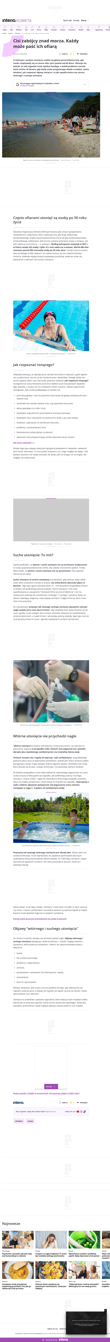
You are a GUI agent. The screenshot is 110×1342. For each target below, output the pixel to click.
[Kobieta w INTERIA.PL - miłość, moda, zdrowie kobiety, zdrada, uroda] (24, 20)
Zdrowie (17, 33)
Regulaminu (45, 1333)
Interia (4, 33)
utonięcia (19, 1121)
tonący (30, 1121)
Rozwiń (49, 1086)
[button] (85, 20)
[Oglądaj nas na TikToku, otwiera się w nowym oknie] (84, 1111)
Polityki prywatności (58, 1333)
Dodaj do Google (38, 85)
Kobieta (10, 33)
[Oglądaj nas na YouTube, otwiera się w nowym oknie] (78, 1111)
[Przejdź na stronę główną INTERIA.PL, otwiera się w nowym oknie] (9, 20)
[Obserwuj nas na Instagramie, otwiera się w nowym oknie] (81, 1111)
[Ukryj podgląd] (105, 1310)
